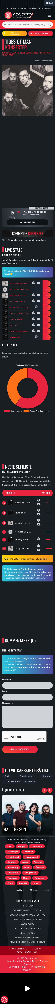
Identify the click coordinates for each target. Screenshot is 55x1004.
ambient (46, 776)
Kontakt (38, 949)
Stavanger (12, 851)
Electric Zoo (27, 933)
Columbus (14, 33)
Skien (26, 867)
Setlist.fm (40, 578)
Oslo (9, 846)
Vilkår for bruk (17, 967)
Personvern (38, 967)
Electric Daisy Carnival (27, 928)
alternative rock (12, 781)
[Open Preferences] (4, 999)
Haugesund (30, 873)
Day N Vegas (27, 924)
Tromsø (38, 862)
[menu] (49, 15)
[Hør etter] (34, 283)
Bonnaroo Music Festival (27, 910)
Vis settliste (29, 222)
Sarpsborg (12, 867)
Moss (26, 878)
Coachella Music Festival (27, 919)
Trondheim (37, 846)
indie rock (30, 781)
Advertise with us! (27, 952)
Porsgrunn (40, 878)
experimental (26, 776)
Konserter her (41, 33)
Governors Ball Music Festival (27, 942)
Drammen (28, 851)
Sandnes (11, 862)
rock (7, 776)
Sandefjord (12, 873)
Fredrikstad (13, 857)
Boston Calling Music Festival (27, 915)
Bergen (21, 846)
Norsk (50, 3)
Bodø (10, 883)
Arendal (23, 883)
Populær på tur (19, 949)
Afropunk (27, 906)
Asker (25, 862)
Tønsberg (12, 878)
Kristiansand (31, 857)
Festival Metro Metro (27, 937)
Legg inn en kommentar (19, 749)
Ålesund (40, 867)
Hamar (36, 883)
